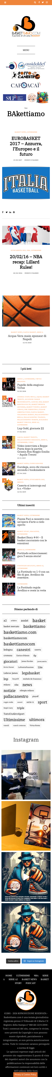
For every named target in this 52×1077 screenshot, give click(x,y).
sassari (19, 702)
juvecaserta (42, 661)
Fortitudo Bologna (26, 566)
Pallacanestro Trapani (34, 417)
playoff (35, 696)
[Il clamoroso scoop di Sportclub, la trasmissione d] (26, 775)
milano (7, 684)
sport (42, 702)
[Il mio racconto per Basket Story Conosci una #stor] (26, 877)
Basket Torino (33, 407)
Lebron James (11, 673)
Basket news (20, 132)
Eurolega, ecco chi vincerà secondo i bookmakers (33, 468)
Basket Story (23, 531)
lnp (6, 679)
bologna (8, 649)
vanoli (6, 725)
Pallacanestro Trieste (27, 420)
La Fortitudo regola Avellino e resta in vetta (31, 589)
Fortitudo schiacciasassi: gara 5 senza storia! (32, 555)
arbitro (14, 620)
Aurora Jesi (36, 402)
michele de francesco (32, 679)
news (27, 684)
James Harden (27, 661)
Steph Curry (8, 708)
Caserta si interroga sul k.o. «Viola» (31, 487)
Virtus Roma (35, 725)
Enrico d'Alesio (32, 160)
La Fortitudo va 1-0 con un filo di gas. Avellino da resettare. (33, 574)
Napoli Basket (28, 332)
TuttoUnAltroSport (14, 713)
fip (35, 655)
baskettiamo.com (20, 632)
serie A (30, 702)
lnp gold (15, 679)
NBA (28, 250)
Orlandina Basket (25, 415)
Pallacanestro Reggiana (28, 440)
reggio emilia (8, 702)
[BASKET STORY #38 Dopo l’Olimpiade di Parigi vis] (26, 826)
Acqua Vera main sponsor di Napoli (26, 337)
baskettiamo (34, 626)
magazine (34, 531)
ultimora (36, 719)
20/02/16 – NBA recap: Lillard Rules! (26, 262)
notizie (10, 690)
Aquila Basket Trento (27, 437)
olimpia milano (27, 690)
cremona (8, 655)
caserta (38, 649)
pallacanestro (16, 696)
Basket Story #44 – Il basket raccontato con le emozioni (32, 540)
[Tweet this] (7, 212)
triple (20, 708)
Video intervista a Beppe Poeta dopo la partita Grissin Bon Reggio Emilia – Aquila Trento (33, 450)
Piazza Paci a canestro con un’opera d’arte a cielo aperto (33, 521)
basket (38, 620)
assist (24, 620)
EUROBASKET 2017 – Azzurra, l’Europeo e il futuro (26, 146)
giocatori (10, 661)
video (31, 442)
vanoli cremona (19, 725)
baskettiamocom (15, 638)
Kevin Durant (9, 667)
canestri (23, 649)
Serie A (39, 332)
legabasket (31, 673)
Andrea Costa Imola (26, 397)
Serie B (20, 482)
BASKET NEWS (29, 979)
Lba (40, 667)
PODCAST (31, 983)
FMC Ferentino (31, 409)
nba (16, 684)
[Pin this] (15, 212)
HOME (8, 975)
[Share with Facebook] (4, 212)
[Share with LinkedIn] (11, 212)
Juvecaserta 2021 (18, 250)
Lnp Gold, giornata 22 (30, 428)
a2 (5, 620)
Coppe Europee (36, 463)
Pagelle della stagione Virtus (30, 386)
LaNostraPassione (26, 667)
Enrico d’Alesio (22, 655)
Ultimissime (32, 132)
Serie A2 (35, 422)
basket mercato (11, 626)
